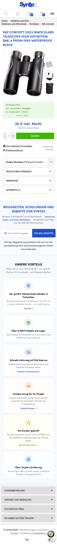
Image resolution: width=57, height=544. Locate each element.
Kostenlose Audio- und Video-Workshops (29, 218)
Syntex (4, 20)
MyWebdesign (39, 533)
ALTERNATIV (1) (13, 189)
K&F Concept (48, 23)
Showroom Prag (14, 509)
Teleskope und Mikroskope (13, 23)
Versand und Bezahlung (18, 499)
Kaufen (35, 135)
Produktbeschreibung (19, 171)
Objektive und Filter (20, 20)
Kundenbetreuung (14, 490)
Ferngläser (34, 23)
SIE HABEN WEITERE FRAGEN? (19, 518)
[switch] (50, 539)
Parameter (12, 180)
